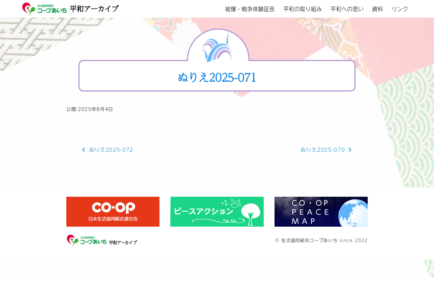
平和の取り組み (302, 9)
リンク (400, 9)
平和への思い (347, 9)
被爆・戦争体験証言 (250, 9)
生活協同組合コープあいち (309, 240)
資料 (377, 9)
